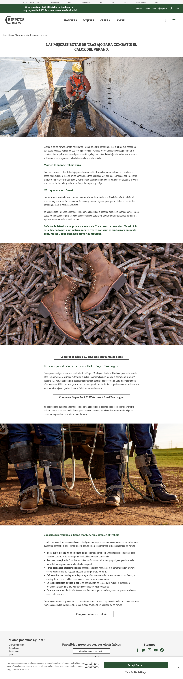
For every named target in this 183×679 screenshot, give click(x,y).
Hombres (70, 20)
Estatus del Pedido (16, 644)
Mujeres (88, 20)
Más (156, 2)
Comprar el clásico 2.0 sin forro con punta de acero (91, 356)
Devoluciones (14, 651)
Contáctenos (14, 647)
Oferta (105, 20)
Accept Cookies (135, 665)
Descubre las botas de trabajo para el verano (31, 35)
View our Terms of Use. (21, 669)
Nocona (70, 2)
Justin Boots (86, 2)
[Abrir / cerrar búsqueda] (164, 20)
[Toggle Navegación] (78, 20)
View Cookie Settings (135, 672)
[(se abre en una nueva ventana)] (137, 650)
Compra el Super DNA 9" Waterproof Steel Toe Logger (91, 397)
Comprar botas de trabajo (91, 614)
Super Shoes (141, 2)
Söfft (126, 2)
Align (101, 2)
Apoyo (11, 654)
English (139, 8)
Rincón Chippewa (8, 35)
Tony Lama (55, 2)
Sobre (120, 20)
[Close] (179, 668)
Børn (113, 2)
